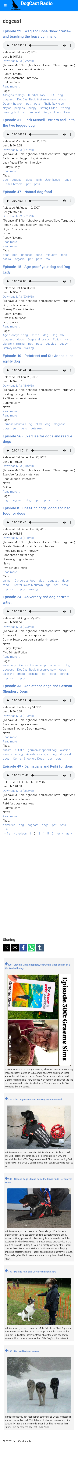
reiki (5, 829)
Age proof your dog (15, 335)
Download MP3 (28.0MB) (18, 466)
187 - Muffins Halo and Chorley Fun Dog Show (32, 1271)
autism (7, 750)
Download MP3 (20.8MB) (18, 296)
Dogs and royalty (38, 339)
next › (59, 833)
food (64, 255)
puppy (32, 108)
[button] (6, 947)
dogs (62, 99)
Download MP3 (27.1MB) (18, 216)
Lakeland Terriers (14, 674)
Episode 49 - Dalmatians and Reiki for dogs (38, 766)
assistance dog (13, 754)
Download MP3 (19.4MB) (18, 150)
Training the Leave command (21, 112)
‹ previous (20, 833)
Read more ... (11, 86)
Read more (10, 246)
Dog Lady (58, 335)
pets (37, 103)
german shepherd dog (42, 750)
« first (7, 833)
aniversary (9, 665)
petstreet (36, 428)
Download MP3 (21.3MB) (18, 716)
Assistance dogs (37, 754)
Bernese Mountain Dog (17, 424)
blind (39, 424)
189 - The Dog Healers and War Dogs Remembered (35, 1099)
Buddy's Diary (36, 95)
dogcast (8, 99)
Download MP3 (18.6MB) (18, 385)
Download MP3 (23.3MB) (18, 627)
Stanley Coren (12, 348)
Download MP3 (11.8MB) (18, 538)
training (65, 108)
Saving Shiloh (48, 108)
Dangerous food (25, 580)
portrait (64, 674)
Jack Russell (53, 179)
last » (69, 833)
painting (33, 674)
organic (20, 259)
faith (39, 179)
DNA (51, 95)
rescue (58, 500)
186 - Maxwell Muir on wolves (23, 1351)
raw (48, 259)
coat (6, 255)
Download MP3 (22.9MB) (18, 61)
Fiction (56, 339)
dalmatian (9, 825)
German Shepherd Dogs (28, 758)
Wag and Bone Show (57, 112)
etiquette (51, 255)
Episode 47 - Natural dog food (27, 192)
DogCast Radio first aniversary (36, 99)
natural (7, 259)
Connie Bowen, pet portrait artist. (40, 665)
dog (60, 95)
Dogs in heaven (13, 103)
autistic (19, 750)
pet (28, 103)
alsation (65, 750)
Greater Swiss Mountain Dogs (31, 585)
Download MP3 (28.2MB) (18, 790)
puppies (19, 108)
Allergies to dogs (14, 95)
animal (35, 335)
